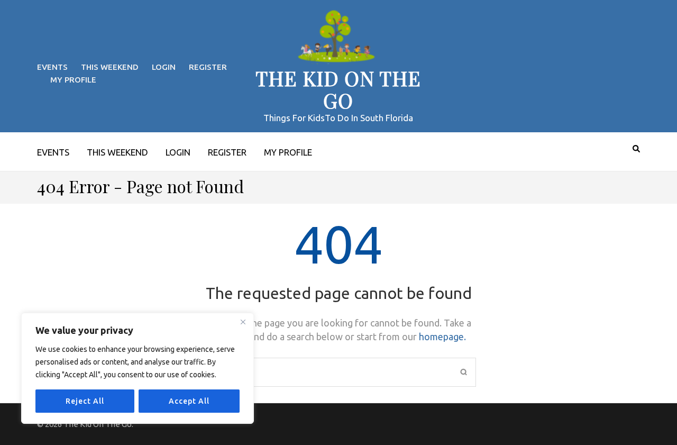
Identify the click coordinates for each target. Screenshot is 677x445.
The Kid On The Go (338, 89)
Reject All (85, 401)
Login (164, 66)
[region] (137, 368)
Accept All (189, 401)
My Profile (73, 79)
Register (208, 66)
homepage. (442, 336)
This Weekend (110, 66)
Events (52, 66)
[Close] (242, 321)
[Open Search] (636, 148)
